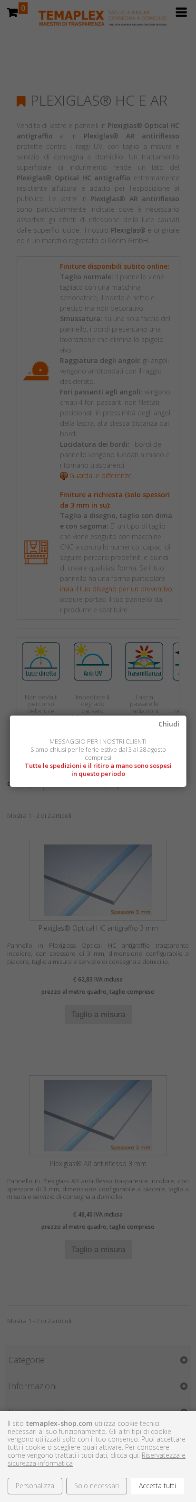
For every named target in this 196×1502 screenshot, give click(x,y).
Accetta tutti (157, 1485)
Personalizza (35, 1485)
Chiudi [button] (168, 724)
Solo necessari (96, 1485)
